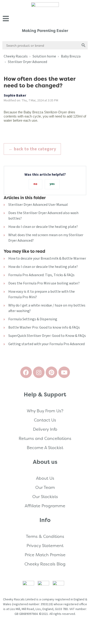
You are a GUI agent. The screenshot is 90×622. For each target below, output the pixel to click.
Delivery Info (45, 429)
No (35, 184)
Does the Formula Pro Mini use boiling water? (44, 283)
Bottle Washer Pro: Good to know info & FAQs (44, 327)
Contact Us (45, 420)
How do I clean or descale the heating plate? (43, 226)
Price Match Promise (45, 555)
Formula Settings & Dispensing (32, 319)
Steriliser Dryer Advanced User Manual (38, 204)
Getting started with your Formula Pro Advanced (46, 344)
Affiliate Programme (45, 506)
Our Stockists (45, 496)
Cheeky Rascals (16, 56)
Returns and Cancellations (45, 438)
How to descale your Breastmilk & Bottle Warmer (47, 258)
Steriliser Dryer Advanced (27, 61)
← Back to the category (32, 149)
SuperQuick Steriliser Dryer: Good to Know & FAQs (47, 335)
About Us (45, 478)
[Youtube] (64, 372)
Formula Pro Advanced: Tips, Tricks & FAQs (41, 275)
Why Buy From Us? (45, 411)
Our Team (45, 487)
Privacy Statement (45, 545)
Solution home (44, 56)
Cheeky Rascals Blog (45, 564)
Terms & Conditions (45, 536)
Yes (52, 184)
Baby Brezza (71, 56)
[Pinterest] (51, 372)
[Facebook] (26, 372)
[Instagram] (39, 372)
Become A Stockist (45, 447)
